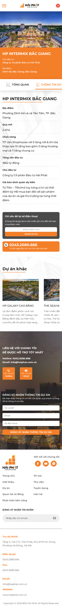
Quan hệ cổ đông (13, 494)
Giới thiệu (8, 482)
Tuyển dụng (41, 488)
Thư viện (39, 482)
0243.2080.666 (23, 245)
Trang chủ (8, 475)
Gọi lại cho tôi (31, 234)
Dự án (6, 488)
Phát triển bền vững (14, 500)
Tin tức (38, 475)
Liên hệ (38, 494)
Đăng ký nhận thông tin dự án (31, 432)
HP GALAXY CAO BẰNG (18, 305)
